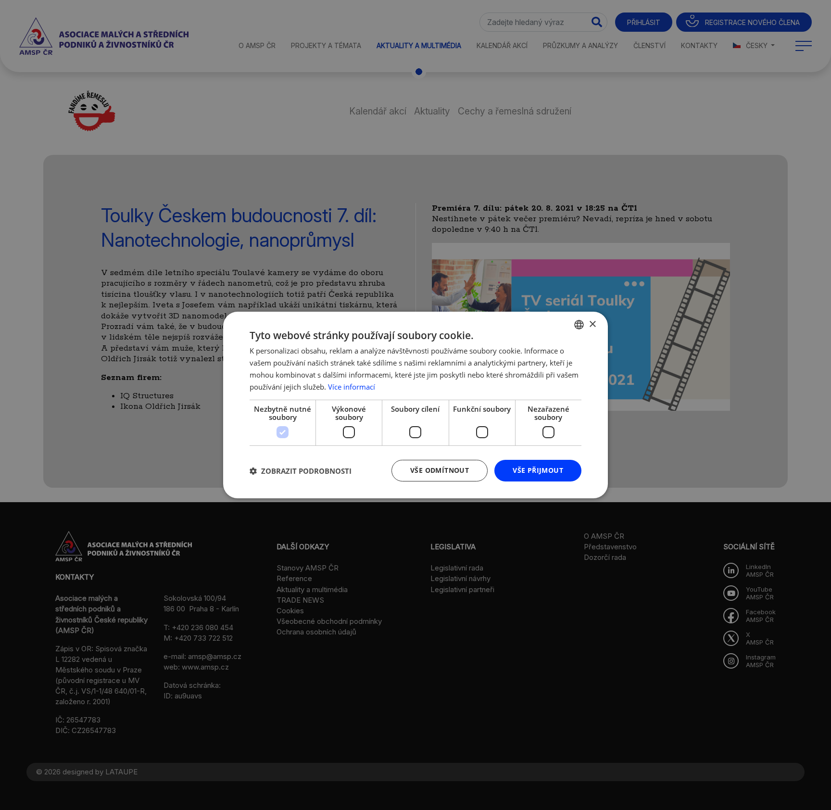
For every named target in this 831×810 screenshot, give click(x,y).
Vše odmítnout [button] (439, 470)
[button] (301, 471)
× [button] (592, 324)
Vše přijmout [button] (538, 470)
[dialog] (415, 405)
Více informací (351, 387)
